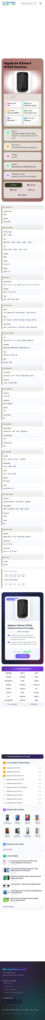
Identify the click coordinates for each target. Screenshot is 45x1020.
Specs (15, 185)
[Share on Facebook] (6, 584)
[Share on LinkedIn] (10, 584)
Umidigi (22, 700)
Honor (22, 689)
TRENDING (34, 704)
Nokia (36, 681)
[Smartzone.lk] (11, 3)
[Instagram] (20, 1001)
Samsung (8, 673)
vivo (36, 673)
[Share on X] (15, 584)
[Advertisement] (22, 31)
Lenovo (22, 696)
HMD (36, 700)
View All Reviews (8, 907)
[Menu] (40, 3)
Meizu (36, 696)
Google (8, 689)
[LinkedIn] (15, 1001)
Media (15, 190)
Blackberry (8, 700)
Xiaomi (8, 677)
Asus (22, 692)
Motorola (8, 681)
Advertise (8, 986)
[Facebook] (4, 1001)
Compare (24, 195)
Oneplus (36, 685)
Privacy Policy (10, 989)
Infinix (22, 685)
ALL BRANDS (13, 704)
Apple (22, 673)
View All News (7, 850)
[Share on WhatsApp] (19, 584)
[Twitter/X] (10, 1001)
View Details (24, 656)
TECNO (8, 692)
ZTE (36, 689)
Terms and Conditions (13, 992)
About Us (8, 983)
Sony (22, 681)
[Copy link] (23, 584)
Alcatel (36, 692)
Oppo (36, 677)
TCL (8, 696)
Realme (22, 677)
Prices (32, 190)
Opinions (33, 185)
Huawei (8, 685)
